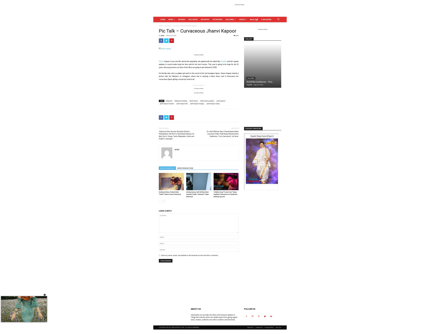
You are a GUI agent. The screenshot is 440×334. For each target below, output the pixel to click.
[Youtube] (271, 316)
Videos (242, 19)
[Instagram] (252, 316)
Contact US (259, 327)
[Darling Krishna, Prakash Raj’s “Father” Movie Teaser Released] (171, 181)
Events (250, 78)
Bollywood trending (181, 101)
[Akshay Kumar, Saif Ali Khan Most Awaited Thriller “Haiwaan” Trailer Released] (198, 181)
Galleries (230, 19)
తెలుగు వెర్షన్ (254, 19)
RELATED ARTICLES (167, 168)
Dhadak (224, 61)
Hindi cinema (194, 101)
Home (161, 26)
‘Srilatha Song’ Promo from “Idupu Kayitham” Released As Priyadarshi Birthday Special (225, 194)
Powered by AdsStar (239, 4)
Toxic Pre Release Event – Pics (261, 82)
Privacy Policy (269, 327)
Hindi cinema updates (207, 101)
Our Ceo (278, 327)
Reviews (181, 19)
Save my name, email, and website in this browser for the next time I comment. (189, 255)
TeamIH (249, 85)
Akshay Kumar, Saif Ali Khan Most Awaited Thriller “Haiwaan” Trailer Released (197, 194)
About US (250, 327)
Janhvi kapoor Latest (213, 103)
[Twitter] (265, 316)
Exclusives (193, 19)
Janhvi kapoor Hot (182, 103)
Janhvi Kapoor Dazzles (167, 103)
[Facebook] (246, 316)
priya (162, 35)
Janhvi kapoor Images (197, 103)
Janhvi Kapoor (221, 101)
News (170, 19)
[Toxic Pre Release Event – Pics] (262, 66)
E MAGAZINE (266, 19)
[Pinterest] (258, 316)
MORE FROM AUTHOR (185, 168)
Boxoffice (205, 19)
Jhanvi (161, 61)
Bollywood (169, 101)
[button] (45, 295)
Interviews (217, 19)
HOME (162, 19)
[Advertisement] (262, 107)
